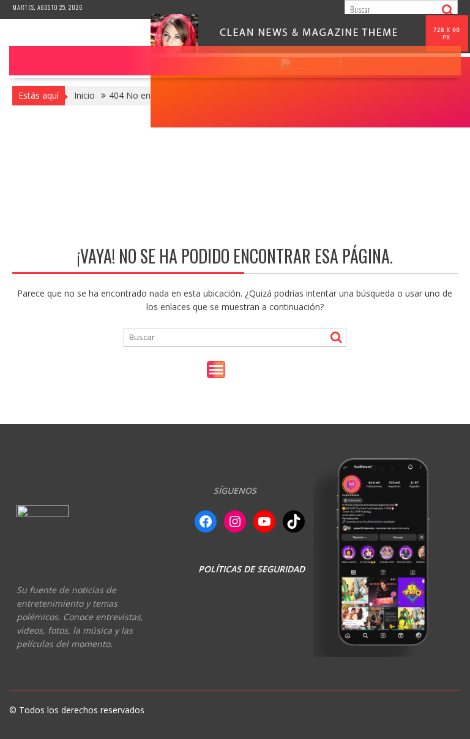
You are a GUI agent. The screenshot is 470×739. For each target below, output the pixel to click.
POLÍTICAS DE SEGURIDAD (251, 569)
